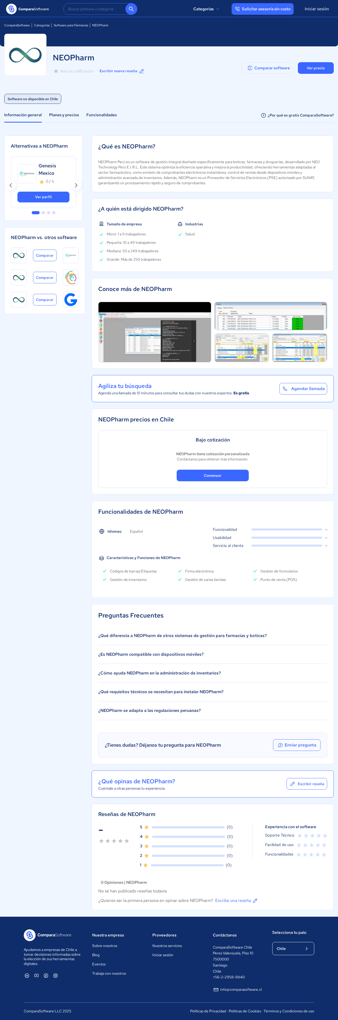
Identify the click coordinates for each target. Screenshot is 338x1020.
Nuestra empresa (108, 935)
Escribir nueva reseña (118, 71)
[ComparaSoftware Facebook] (46, 975)
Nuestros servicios (167, 945)
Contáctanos (225, 935)
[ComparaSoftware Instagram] (55, 975)
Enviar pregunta (300, 745)
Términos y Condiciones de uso (289, 1011)
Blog (96, 955)
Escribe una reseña (233, 900)
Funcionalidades (101, 115)
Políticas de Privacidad (208, 1011)
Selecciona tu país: (289, 932)
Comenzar (213, 475)
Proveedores (164, 935)
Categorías (203, 9)
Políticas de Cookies (245, 1011)
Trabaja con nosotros (109, 973)
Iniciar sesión (317, 9)
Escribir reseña (311, 783)
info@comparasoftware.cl (241, 989)
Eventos (99, 964)
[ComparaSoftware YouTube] (36, 975)
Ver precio (316, 68)
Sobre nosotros (104, 945)
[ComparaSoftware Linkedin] (27, 975)
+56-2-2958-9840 (229, 977)
